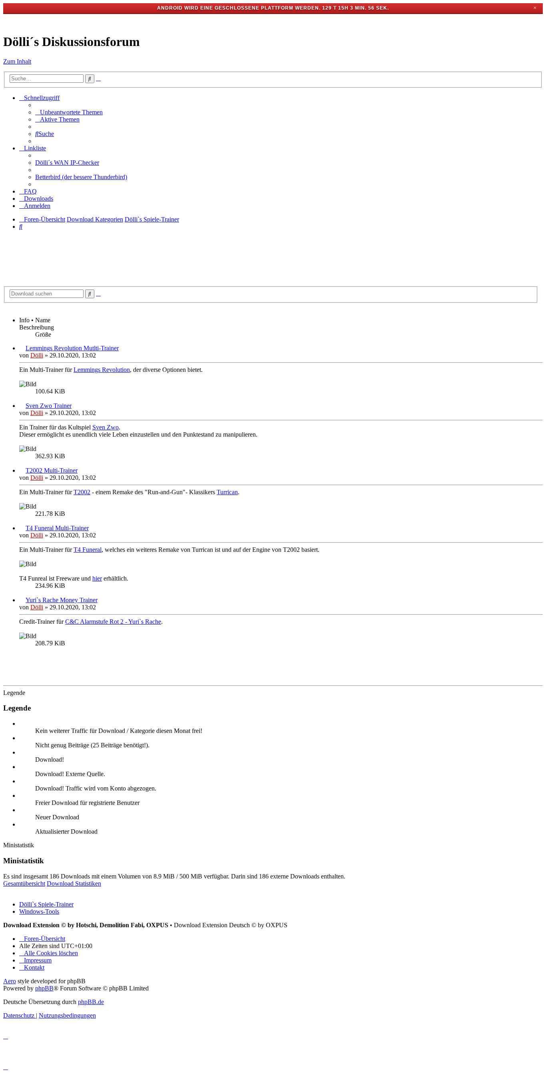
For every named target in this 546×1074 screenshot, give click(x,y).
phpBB (44, 988)
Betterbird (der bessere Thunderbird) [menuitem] (81, 177)
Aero (9, 981)
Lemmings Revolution (102, 369)
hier (97, 578)
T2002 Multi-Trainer (52, 470)
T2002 (82, 492)
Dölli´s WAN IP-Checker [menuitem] (67, 162)
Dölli (36, 355)
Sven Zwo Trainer (49, 405)
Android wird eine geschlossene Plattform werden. (239, 8)
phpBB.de (91, 1001)
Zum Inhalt (17, 61)
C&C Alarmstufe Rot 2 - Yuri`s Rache (113, 621)
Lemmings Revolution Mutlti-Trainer (72, 348)
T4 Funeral (88, 549)
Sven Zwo (105, 427)
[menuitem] (69, 112)
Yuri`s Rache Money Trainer (62, 600)
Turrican (227, 492)
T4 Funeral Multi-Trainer (57, 528)
